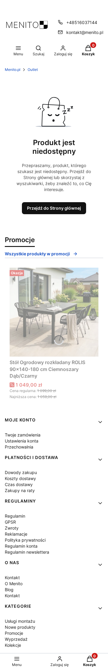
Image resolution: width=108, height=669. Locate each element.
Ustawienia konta (21, 440)
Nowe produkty (20, 627)
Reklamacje (16, 534)
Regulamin (15, 515)
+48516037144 (81, 22)
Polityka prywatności (25, 540)
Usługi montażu (20, 621)
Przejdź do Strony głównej (54, 208)
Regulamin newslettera (27, 552)
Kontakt (12, 577)
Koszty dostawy (20, 478)
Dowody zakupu (21, 472)
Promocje (14, 633)
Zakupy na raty (20, 490)
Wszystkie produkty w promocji (37, 253)
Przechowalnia (19, 446)
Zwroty (12, 528)
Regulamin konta (21, 546)
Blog (9, 589)
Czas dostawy (19, 484)
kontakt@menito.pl (84, 32)
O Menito (13, 583)
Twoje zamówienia (22, 434)
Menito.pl (12, 69)
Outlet (33, 69)
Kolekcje (13, 645)
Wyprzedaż (16, 639)
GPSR (10, 522)
